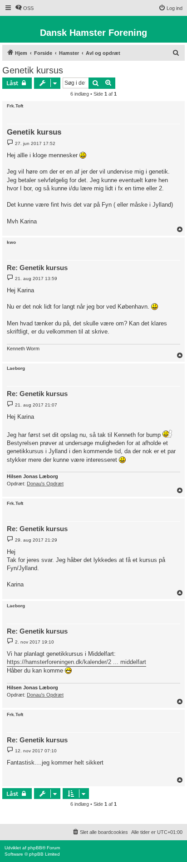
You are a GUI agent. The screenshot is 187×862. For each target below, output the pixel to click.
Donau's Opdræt (45, 483)
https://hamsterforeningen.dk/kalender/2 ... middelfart (76, 662)
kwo (11, 242)
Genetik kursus (32, 70)
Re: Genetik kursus (37, 267)
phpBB (35, 847)
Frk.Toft (15, 105)
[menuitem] (24, 8)
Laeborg (16, 368)
